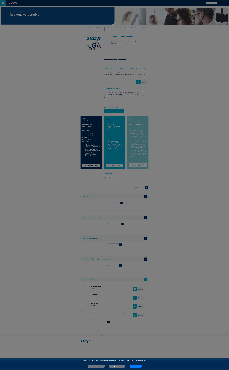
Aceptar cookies (136, 366)
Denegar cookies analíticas (97, 366)
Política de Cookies (130, 361)
